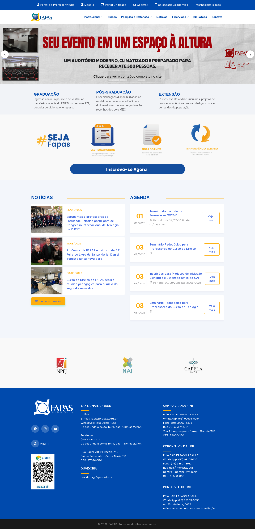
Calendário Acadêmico (172, 4)
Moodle (88, 4)
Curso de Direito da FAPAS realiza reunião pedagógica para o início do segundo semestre (92, 284)
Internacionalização (208, 4)
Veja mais (211, 218)
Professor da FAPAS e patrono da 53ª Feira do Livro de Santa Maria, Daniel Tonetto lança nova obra (93, 254)
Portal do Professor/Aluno (56, 4)
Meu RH (45, 443)
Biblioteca (200, 17)
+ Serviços (179, 17)
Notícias (161, 17)
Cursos (112, 17)
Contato (216, 17)
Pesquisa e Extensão (135, 17)
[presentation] (5, 54)
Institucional (92, 17)
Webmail (142, 4)
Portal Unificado (115, 4)
